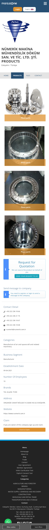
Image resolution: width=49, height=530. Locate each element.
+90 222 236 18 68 (13, 325)
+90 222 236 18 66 (13, 311)
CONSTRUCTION (24, 494)
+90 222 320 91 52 (26, 512)
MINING (25, 486)
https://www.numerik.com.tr (14, 413)
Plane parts (25, 118)
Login (17, 9)
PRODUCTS (17, 75)
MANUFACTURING (24, 489)
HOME (6, 75)
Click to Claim (24, 430)
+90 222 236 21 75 (13, 316)
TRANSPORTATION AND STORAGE (24, 500)
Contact (24, 462)
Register (24, 476)
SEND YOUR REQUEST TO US (27, 276)
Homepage (24, 451)
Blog (24, 457)
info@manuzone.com (24, 518)
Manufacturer (9, 359)
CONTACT (38, 75)
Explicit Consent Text (24, 473)
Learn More (38, 527)
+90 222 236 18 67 (13, 320)
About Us (24, 454)
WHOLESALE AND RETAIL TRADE (24, 497)
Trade (24, 460)
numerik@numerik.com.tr (16, 329)
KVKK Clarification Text (24, 470)
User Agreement (24, 465)
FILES (28, 75)
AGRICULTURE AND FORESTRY (24, 483)
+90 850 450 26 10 (26, 514)
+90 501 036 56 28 (27, 516)
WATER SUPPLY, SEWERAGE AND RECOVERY (24, 492)
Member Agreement (24, 468)
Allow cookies (11, 527)
